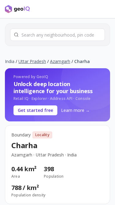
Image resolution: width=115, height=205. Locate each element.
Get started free (35, 110)
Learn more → (75, 110)
